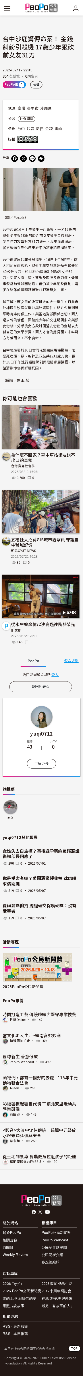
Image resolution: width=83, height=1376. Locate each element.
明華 (11, 818)
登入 (55, 674)
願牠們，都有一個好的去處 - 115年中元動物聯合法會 (40, 1080)
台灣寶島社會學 (23, 466)
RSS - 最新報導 (15, 1326)
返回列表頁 (41, 687)
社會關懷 (26, 119)
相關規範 (10, 1240)
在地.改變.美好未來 (57, 1298)
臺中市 (33, 108)
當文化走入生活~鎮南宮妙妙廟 (32, 1035)
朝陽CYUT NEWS (23, 551)
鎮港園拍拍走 (20, 1041)
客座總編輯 (51, 1261)
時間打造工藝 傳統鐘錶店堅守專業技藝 (39, 1014)
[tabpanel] (41, 675)
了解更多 (41, 764)
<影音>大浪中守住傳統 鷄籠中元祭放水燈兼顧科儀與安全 (39, 1132)
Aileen (14, 1088)
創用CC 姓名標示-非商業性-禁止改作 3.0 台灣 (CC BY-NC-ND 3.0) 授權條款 (28, 139)
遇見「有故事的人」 (58, 1305)
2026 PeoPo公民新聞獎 (22, 1290)
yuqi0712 (41, 733)
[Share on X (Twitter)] (23, 158)
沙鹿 (30, 129)
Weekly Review (15, 1254)
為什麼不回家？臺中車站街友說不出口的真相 (43, 457)
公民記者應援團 (54, 1247)
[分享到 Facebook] (14, 158)
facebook (34, 1212)
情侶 (40, 129)
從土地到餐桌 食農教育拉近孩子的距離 (39, 1156)
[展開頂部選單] (75, 8)
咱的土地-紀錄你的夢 (19, 1298)
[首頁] (41, 8)
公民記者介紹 (52, 1254)
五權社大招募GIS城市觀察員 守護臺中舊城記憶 (45, 542)
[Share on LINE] (32, 158)
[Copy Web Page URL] (41, 158)
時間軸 (8, 1247)
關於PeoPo (12, 1232)
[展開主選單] (7, 8)
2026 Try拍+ (13, 1283)
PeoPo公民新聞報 (56, 1232)
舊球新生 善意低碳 (20, 1056)
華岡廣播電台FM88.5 (25, 1162)
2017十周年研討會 (56, 1290)
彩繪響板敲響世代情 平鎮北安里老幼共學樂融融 (39, 1106)
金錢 (49, 129)
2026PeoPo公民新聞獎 (23, 986)
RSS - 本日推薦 (15, 1333)
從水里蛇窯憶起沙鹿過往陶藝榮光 (43, 624)
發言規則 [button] (71, 661)
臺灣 (21, 108)
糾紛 (58, 129)
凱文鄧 (16, 630)
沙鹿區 (46, 108)
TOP (74, 1348)
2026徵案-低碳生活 (57, 1283)
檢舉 (36, 84)
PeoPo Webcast (22, 1062)
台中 (21, 129)
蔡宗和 (15, 1141)
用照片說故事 (13, 1305)
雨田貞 (15, 1115)
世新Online (18, 1020)
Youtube (48, 1212)
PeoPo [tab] (33, 661)
